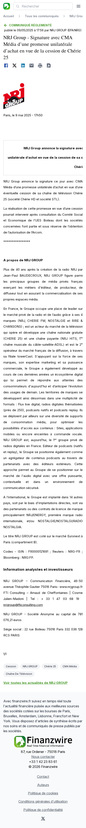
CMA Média (70, 666)
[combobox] (43, 6)
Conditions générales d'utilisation (43, 801)
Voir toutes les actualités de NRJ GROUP (35, 683)
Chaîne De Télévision (19, 673)
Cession (11, 666)
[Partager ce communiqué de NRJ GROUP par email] (31, 65)
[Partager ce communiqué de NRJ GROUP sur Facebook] (6, 65)
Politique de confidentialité (43, 810)
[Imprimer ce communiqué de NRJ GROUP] (40, 65)
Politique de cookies (43, 793)
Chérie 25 (50, 666)
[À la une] (6, 6)
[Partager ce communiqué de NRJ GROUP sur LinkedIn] (23, 65)
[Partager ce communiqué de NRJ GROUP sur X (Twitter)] (14, 65)
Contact (43, 777)
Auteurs (43, 785)
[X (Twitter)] (43, 818)
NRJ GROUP (30, 666)
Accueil (8, 16)
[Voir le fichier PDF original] (48, 65)
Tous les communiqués (42, 16)
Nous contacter (43, 757)
